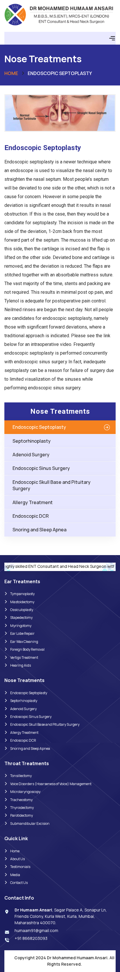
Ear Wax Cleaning (24, 641)
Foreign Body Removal (27, 649)
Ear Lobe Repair (22, 633)
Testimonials (20, 866)
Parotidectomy (21, 815)
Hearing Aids (20, 665)
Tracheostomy (21, 799)
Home (11, 73)
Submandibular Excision (30, 823)
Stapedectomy (21, 617)
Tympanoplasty (22, 593)
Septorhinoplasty (32, 441)
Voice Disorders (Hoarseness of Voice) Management (50, 783)
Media (15, 874)
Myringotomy (20, 625)
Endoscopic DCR (31, 516)
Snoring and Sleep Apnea (39, 529)
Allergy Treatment (33, 502)
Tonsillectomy (21, 775)
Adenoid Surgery (31, 454)
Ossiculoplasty (21, 609)
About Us (17, 858)
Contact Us (19, 882)
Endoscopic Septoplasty (39, 427)
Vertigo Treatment (24, 657)
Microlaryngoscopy (25, 791)
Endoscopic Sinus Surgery (41, 468)
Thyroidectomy (22, 807)
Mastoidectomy (22, 601)
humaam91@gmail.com (36, 930)
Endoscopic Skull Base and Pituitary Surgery (52, 485)
